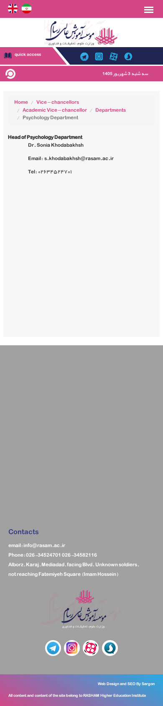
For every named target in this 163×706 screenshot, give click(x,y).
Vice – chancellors (57, 102)
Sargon (148, 684)
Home (21, 102)
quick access (27, 54)
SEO (131, 684)
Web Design (109, 684)
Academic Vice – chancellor (55, 110)
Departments (110, 110)
